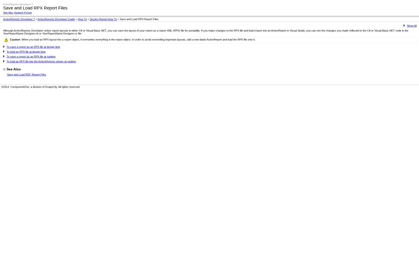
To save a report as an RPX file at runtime (31, 56)
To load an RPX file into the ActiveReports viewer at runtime (41, 61)
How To (82, 19)
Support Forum (23, 12)
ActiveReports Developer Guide (56, 19)
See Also (8, 12)
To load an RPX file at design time (26, 51)
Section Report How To (103, 19)
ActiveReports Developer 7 (19, 19)
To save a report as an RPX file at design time (33, 46)
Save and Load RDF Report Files (26, 74)
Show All (412, 25)
